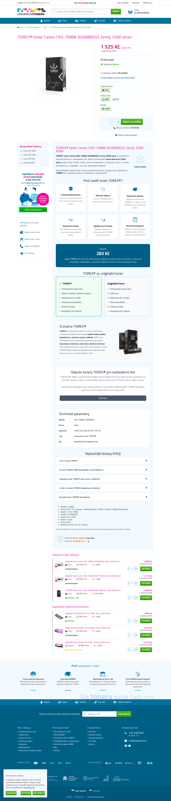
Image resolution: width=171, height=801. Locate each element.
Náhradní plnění (24, 747)
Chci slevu (124, 714)
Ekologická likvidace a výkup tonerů (66, 741)
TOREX (71, 506)
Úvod (21, 27)
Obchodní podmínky (96, 738)
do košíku (146, 568)
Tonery (45, 27)
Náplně (47, 20)
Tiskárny (82, 20)
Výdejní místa (24, 735)
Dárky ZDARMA (59, 735)
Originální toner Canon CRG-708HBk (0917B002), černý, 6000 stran (93, 575)
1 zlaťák (97, 564)
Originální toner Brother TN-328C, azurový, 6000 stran (87, 642)
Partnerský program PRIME (64, 744)
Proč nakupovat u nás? (62, 731)
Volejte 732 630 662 (32, 246)
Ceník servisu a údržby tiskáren (30, 750)
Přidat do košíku (132, 122)
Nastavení (25, 793)
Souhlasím (11, 793)
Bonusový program (26, 741)
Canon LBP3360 (29, 162)
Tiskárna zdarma (124, 20)
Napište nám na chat (32, 232)
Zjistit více (103, 398)
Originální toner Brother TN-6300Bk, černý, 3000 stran (87, 627)
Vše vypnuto (38, 793)
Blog (55, 747)
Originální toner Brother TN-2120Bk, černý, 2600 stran (87, 613)
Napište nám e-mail (32, 239)
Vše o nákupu (29, 253)
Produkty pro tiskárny (32, 27)
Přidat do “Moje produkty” (127, 135)
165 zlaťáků (98, 593)
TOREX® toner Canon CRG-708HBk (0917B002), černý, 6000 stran (93, 590)
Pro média (92, 741)
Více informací (29, 787)
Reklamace (23, 744)
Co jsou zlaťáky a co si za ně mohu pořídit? (118, 77)
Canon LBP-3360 (29, 154)
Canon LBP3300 (29, 158)
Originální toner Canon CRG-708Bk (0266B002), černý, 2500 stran (92, 561)
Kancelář (101, 20)
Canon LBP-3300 (29, 151)
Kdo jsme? (92, 731)
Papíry (64, 20)
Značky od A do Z (25, 738)
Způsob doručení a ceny (27, 731)
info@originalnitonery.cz (138, 740)
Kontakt (92, 744)
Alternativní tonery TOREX (64, 738)
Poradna (57, 750)
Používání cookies (95, 735)
